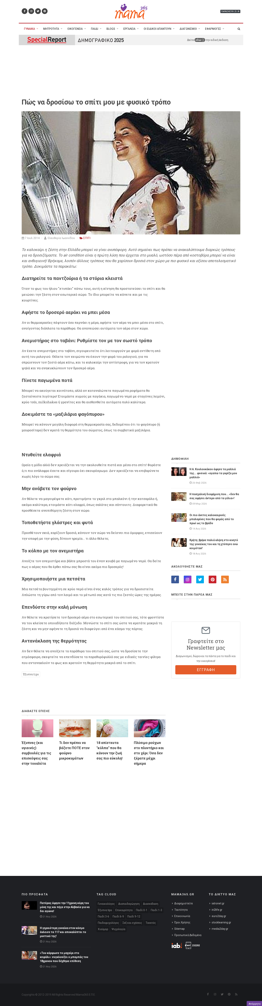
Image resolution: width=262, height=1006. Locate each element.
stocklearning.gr (221, 922)
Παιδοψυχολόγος (108, 922)
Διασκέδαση (150, 903)
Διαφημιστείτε (183, 903)
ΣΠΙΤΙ (86, 238)
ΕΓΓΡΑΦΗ (206, 669)
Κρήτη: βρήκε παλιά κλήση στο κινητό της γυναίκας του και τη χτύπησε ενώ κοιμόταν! (213, 544)
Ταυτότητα (181, 909)
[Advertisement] (94, 813)
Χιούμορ (103, 929)
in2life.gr (217, 909)
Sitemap (179, 928)
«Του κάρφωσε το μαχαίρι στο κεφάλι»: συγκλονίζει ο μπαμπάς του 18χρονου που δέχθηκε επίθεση (64, 957)
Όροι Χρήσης (182, 922)
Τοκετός (151, 922)
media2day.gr (220, 928)
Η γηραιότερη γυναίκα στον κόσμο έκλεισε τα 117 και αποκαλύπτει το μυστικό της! (63, 932)
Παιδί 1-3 (156, 910)
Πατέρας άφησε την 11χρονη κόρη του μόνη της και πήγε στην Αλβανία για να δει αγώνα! (65, 907)
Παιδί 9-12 (133, 916)
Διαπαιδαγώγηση (129, 903)
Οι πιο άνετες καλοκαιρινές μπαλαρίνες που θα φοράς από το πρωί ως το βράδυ (211, 519)
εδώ (198, 40)
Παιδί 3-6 (103, 916)
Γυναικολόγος (106, 903)
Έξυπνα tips (31, 674)
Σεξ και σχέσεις (132, 922)
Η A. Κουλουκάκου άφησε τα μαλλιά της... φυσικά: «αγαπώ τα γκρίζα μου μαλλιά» (213, 473)
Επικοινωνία (182, 916)
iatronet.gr (218, 903)
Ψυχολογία (118, 929)
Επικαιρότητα (124, 910)
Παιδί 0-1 (141, 910)
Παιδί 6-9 (118, 916)
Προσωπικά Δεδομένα (187, 935)
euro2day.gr (219, 916)
